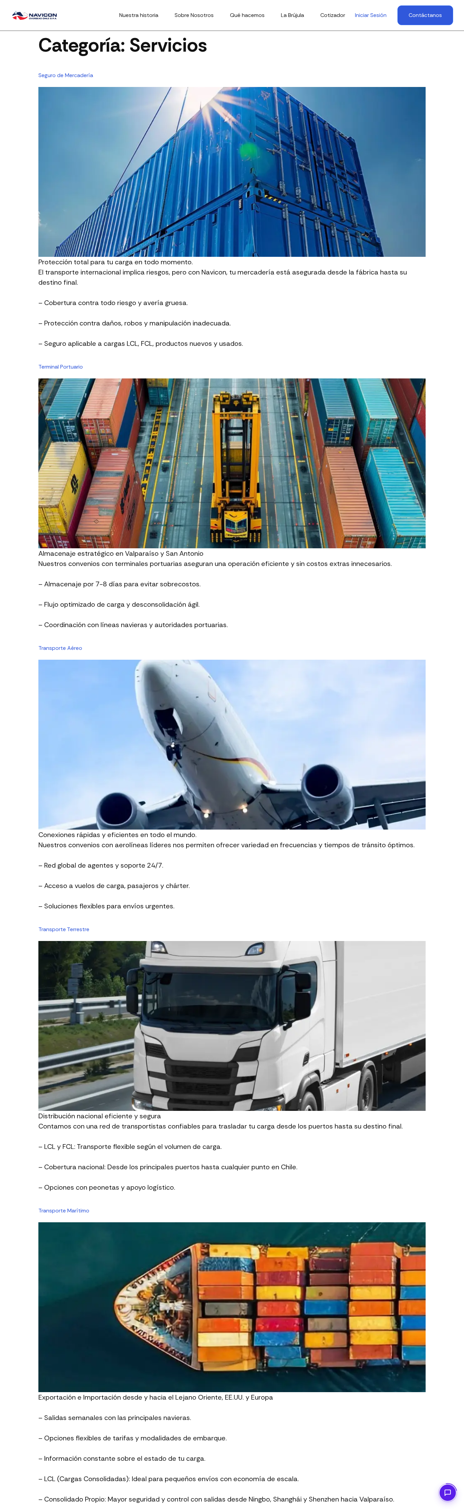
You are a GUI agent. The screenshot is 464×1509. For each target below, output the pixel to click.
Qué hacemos (247, 15)
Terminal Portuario (60, 366)
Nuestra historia (138, 15)
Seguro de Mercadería (65, 75)
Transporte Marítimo (63, 1210)
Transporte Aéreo (60, 648)
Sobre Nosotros (194, 15)
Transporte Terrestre (63, 929)
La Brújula (292, 15)
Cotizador (332, 15)
